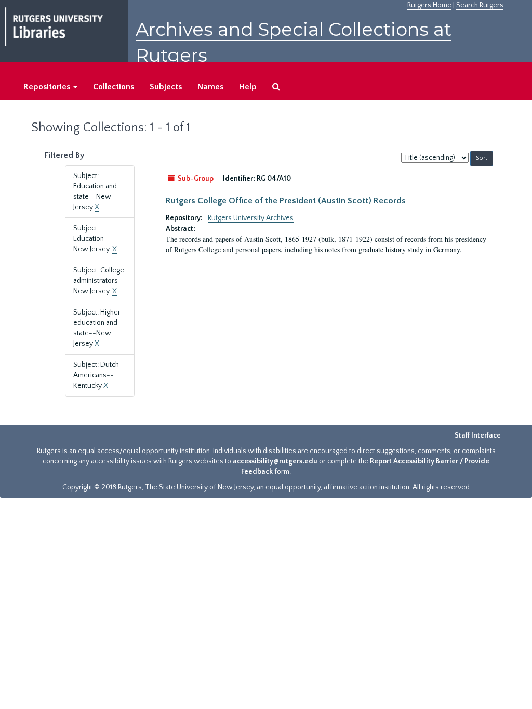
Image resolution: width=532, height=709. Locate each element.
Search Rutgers (479, 5)
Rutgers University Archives (251, 218)
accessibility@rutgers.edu (275, 461)
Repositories (47, 86)
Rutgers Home (429, 5)
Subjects (166, 86)
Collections (113, 86)
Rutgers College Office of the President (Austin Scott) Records (286, 201)
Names (210, 86)
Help (248, 86)
